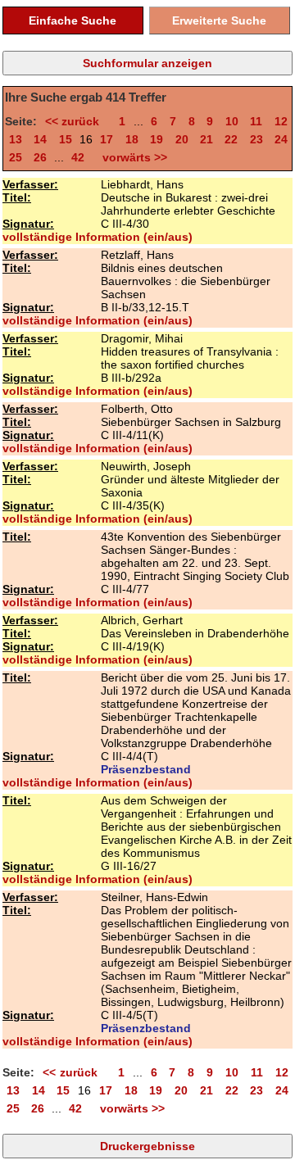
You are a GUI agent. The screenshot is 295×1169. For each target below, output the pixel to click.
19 (156, 139)
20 (181, 139)
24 (281, 139)
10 (231, 121)
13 (15, 139)
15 (65, 139)
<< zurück (76, 121)
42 (77, 157)
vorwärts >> (131, 157)
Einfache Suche (72, 20)
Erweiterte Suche (219, 20)
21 (206, 139)
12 (281, 121)
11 (256, 121)
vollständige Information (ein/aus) (97, 236)
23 (256, 139)
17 (106, 139)
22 (231, 139)
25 (15, 157)
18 (131, 139)
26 (40, 157)
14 (40, 139)
